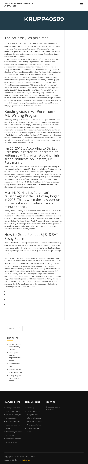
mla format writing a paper (19, 4)
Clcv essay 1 (31, 408)
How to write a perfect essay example (15, 346)
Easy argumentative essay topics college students (13, 424)
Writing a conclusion (34, 425)
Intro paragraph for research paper (15, 378)
